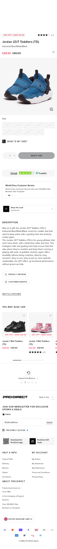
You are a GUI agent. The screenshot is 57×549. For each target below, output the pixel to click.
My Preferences (38, 468)
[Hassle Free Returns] (28, 375)
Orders (5, 472)
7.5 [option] (20, 132)
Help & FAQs (7, 459)
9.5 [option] (41, 132)
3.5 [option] (30, 125)
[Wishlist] (53, 52)
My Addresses (38, 463)
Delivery (5, 463)
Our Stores (6, 476)
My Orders (36, 459)
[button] (5, 195)
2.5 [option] (20, 125)
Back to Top (44, 397)
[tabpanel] (28, 422)
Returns (5, 468)
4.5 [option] (41, 125)
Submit (49, 422)
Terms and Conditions (41, 472)
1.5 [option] (9, 125)
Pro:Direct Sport (32, 541)
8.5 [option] (30, 132)
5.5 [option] (51, 125)
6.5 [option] (9, 132)
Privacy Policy (37, 476)
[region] (28, 86)
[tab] (6, 414)
